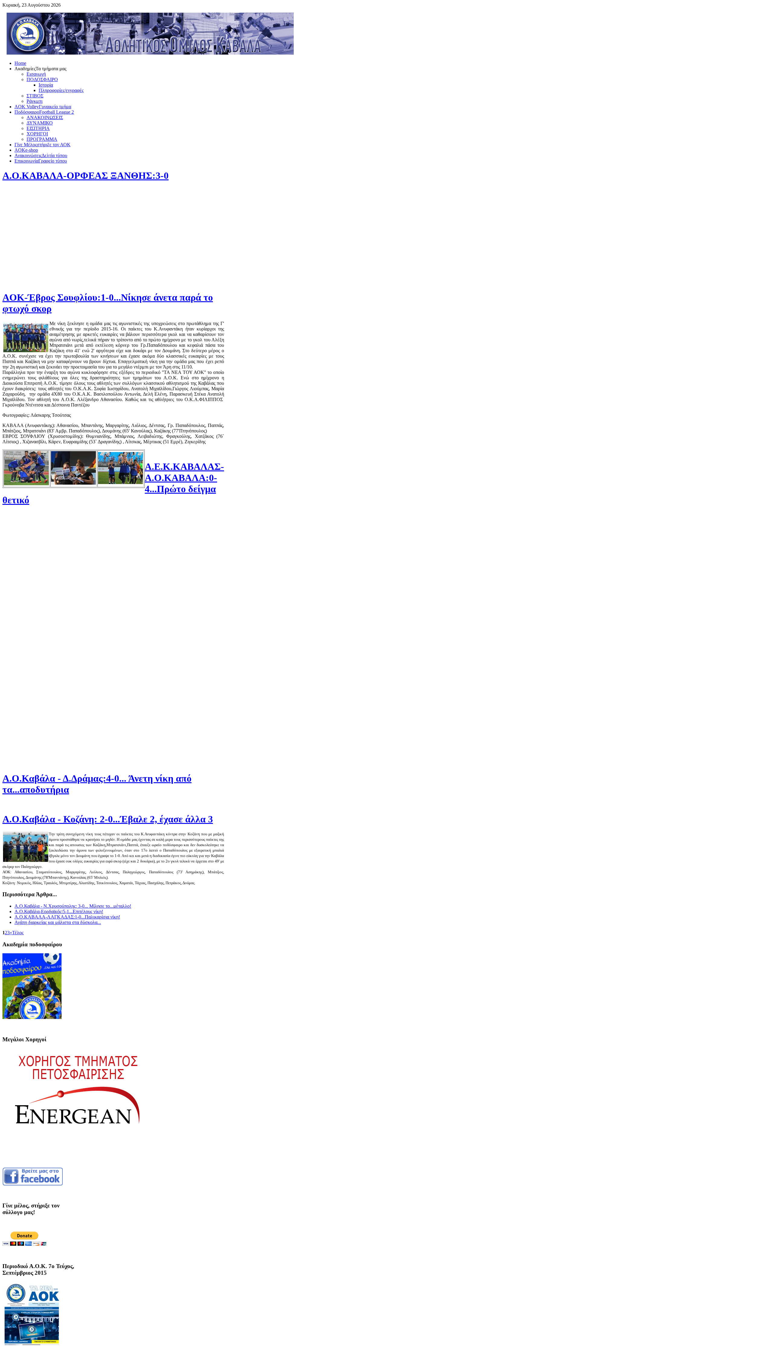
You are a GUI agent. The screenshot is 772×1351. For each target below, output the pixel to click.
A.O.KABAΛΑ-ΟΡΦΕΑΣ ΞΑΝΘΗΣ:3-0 (85, 175)
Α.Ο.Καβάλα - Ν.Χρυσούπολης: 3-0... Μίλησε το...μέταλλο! (72, 906)
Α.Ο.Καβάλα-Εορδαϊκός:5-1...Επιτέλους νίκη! (58, 911)
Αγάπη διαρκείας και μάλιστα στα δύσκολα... (57, 922)
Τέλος (18, 932)
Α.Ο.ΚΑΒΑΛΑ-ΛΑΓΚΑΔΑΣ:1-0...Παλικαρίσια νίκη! (67, 916)
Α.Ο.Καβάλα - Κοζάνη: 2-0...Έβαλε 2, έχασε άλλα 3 (107, 819)
